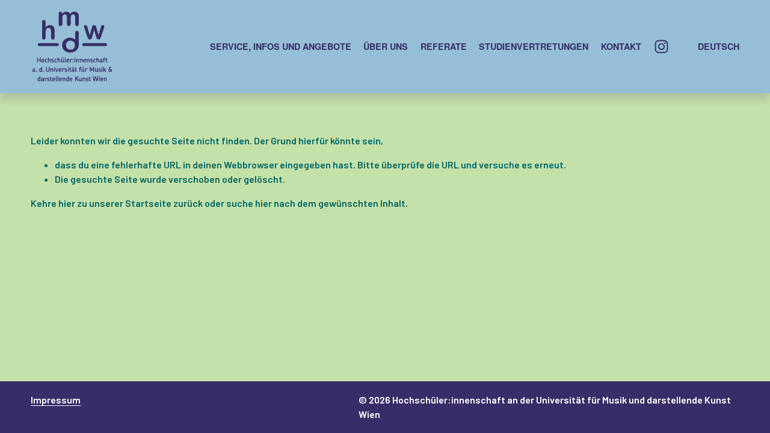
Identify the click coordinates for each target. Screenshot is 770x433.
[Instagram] (661, 46)
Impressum (56, 399)
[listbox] (710, 46)
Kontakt (621, 46)
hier (66, 203)
